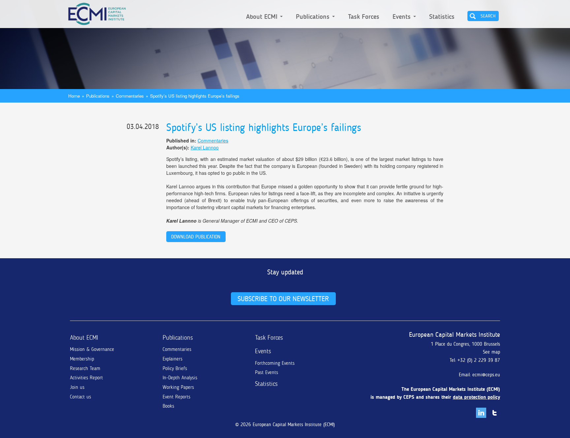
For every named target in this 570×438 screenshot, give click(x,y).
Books (168, 406)
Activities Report (86, 378)
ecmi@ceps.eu (486, 375)
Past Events (266, 372)
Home (74, 96)
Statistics (442, 16)
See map (491, 352)
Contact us (80, 397)
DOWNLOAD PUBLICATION (195, 237)
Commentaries (130, 96)
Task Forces (363, 16)
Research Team (85, 368)
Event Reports (176, 397)
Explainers (172, 359)
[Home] (97, 12)
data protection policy (476, 397)
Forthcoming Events (275, 363)
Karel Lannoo (205, 147)
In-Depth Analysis (180, 378)
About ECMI (262, 16)
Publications (314, 16)
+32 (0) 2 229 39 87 (479, 360)
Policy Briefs (175, 368)
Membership (82, 359)
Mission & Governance (92, 349)
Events (403, 16)
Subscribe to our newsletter (283, 299)
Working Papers (178, 387)
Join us (77, 387)
